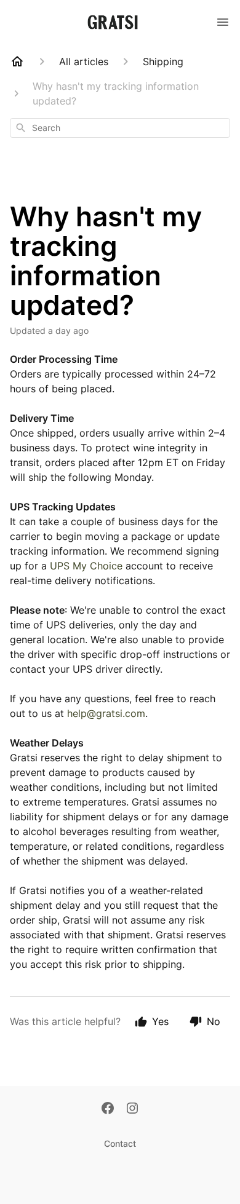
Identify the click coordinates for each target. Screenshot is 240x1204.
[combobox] (120, 128)
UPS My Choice (86, 566)
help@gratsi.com (106, 713)
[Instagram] (132, 1109)
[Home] (17, 61)
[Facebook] (107, 1109)
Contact (120, 1143)
